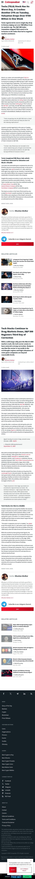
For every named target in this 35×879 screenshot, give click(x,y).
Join (17, 244)
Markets (4, 709)
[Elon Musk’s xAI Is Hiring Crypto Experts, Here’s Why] (6, 275)
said (13, 481)
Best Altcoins (6, 758)
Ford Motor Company (7, 188)
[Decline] (31, 861)
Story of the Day (7, 706)
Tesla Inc (26, 77)
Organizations (6, 732)
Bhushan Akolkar (10, 39)
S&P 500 (5, 106)
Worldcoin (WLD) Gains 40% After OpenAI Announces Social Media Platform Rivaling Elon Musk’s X (22, 285)
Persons (4, 735)
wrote (3, 113)
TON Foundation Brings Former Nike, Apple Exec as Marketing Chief (23, 637)
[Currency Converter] (31, 2)
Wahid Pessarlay (19, 663)
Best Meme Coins (7, 767)
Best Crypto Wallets (8, 770)
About (4, 807)
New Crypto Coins (7, 764)
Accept (13, 869)
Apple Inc (13, 430)
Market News (5, 203)
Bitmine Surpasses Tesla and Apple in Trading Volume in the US (23, 648)
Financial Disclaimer (8, 822)
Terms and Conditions (9, 819)
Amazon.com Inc (25, 454)
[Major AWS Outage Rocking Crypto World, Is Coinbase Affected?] (6, 628)
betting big (19, 104)
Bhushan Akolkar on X (7, 232)
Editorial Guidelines (8, 816)
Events (4, 738)
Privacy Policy (6, 825)
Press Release (6, 718)
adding (21, 100)
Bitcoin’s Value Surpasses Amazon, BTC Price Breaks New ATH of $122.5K (23, 660)
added (30, 523)
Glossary (4, 744)
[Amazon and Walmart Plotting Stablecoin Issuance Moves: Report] (6, 674)
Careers (4, 813)
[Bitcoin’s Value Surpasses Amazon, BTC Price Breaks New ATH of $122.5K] (6, 662)
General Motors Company (8, 186)
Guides (4, 741)
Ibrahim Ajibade (19, 314)
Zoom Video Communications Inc (24, 460)
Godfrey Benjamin (19, 629)
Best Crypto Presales (8, 761)
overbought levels (6, 473)
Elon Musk (8, 193)
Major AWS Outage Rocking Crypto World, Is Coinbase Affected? (22, 625)
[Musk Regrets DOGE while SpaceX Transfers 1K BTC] (6, 300)
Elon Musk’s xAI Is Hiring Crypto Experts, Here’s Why (22, 273)
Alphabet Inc (15, 456)
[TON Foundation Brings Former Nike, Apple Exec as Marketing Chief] (6, 639)
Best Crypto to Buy (8, 755)
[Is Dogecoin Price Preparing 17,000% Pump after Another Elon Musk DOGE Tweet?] (6, 262)
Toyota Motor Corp (8, 184)
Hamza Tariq (18, 276)
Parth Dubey (18, 301)
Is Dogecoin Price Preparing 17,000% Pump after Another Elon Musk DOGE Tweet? (23, 261)
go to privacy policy (24, 869)
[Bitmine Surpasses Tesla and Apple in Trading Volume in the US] (6, 651)
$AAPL (15, 441)
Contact (4, 810)
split (13, 169)
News (11, 203)
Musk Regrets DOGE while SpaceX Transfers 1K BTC (22, 298)
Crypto (4, 712)
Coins (3, 729)
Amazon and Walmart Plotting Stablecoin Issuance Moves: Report (22, 671)
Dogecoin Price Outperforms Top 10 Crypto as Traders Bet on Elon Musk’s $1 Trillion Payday (23, 310)
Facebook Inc (18, 458)
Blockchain (5, 715)
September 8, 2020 (9, 446)
